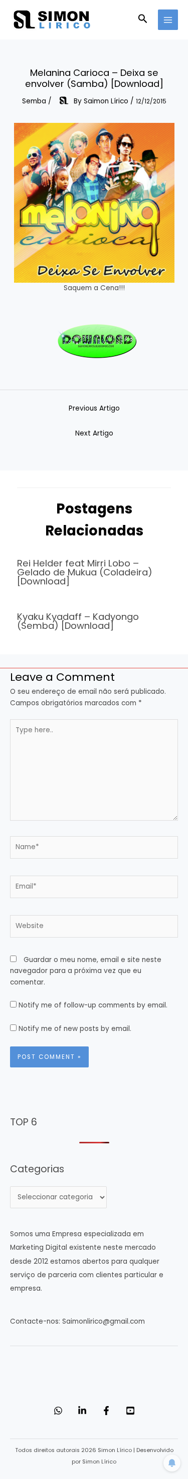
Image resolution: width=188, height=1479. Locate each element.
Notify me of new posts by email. (75, 1028)
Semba (34, 101)
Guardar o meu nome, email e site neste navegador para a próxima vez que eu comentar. (85, 971)
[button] (143, 19)
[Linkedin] (82, 1410)
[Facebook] (106, 1410)
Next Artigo (94, 433)
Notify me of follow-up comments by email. (93, 1005)
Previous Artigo (94, 408)
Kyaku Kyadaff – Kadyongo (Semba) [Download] (78, 621)
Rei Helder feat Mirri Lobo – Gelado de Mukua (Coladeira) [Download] (84, 572)
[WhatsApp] (58, 1410)
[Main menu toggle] (168, 19)
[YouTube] (130, 1410)
